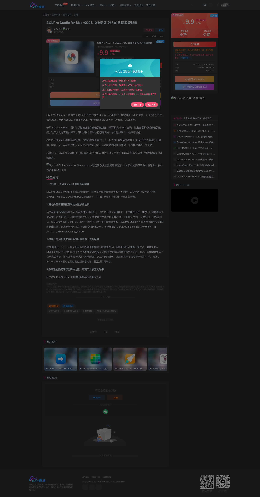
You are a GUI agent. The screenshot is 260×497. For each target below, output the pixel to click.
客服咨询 (151, 104)
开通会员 (137, 104)
